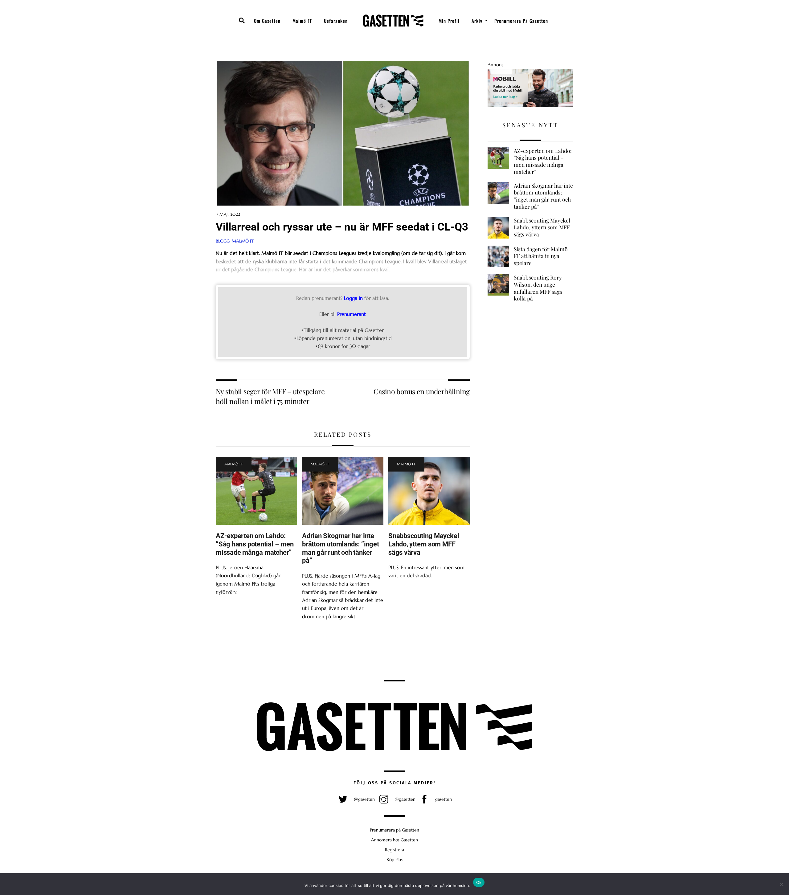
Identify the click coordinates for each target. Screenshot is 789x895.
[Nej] (781, 884)
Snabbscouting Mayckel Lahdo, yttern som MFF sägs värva (423, 544)
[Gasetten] (393, 20)
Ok (479, 882)
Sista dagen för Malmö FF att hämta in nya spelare (541, 256)
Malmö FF (302, 20)
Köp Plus (394, 859)
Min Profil (449, 20)
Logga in (353, 298)
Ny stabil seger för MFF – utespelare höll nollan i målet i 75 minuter (270, 396)
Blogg (223, 241)
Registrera (394, 849)
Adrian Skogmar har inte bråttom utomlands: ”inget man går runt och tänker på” (340, 548)
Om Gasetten (267, 20)
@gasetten (364, 799)
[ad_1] (530, 105)
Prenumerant (351, 314)
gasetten (443, 799)
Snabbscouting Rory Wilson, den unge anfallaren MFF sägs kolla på (538, 288)
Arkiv (477, 20)
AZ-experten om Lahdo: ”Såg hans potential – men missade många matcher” (254, 544)
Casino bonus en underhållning (421, 391)
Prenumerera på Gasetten (521, 20)
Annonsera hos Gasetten (394, 840)
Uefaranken (336, 20)
